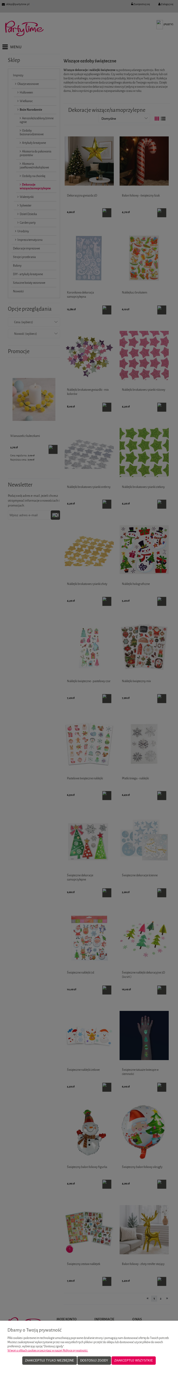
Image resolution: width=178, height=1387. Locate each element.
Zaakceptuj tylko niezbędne (49, 1360)
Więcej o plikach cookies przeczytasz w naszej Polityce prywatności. (47, 1350)
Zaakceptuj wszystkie (133, 1360)
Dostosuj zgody (94, 1360)
